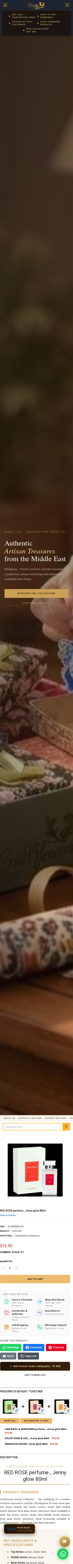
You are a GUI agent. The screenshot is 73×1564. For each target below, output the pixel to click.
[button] (35, 1375)
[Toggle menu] (5, 5)
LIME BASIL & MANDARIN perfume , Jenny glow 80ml (35, 1429)
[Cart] (68, 5)
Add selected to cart (36, 1421)
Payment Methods (55, 1118)
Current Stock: (11, 1252)
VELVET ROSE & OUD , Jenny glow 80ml (27, 1438)
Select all (10, 1421)
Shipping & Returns (30, 1118)
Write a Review (8, 1215)
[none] (35, 1170)
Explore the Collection (36, 593)
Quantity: (6, 1261)
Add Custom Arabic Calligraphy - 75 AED (35, 1366)
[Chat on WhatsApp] (63, 1553)
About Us (9, 1118)
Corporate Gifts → (37, 603)
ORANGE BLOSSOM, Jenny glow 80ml (26, 1444)
